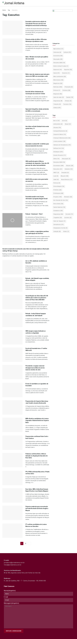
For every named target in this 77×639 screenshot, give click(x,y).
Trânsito (57, 104)
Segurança (58, 100)
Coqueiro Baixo (60, 134)
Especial (58, 69)
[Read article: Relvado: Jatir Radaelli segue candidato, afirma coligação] (12, 284)
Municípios (58, 80)
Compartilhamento (60, 131)
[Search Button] (70, 3)
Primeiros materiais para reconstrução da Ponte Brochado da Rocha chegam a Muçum (36, 508)
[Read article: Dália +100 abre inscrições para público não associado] (12, 63)
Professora (58, 193)
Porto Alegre (59, 186)
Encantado (59, 165)
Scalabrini (58, 210)
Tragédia (58, 217)
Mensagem (11, 603)
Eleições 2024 (59, 62)
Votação (57, 231)
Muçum (64, 176)
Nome (10, 590)
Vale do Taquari (59, 221)
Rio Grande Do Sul (61, 200)
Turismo (67, 104)
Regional (58, 94)
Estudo (69, 165)
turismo (67, 217)
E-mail (6, 597)
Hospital (65, 172)
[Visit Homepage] (13, 3)
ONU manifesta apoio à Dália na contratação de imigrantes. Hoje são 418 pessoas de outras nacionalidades (37, 163)
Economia (58, 55)
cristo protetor (59, 141)
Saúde (69, 97)
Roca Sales (58, 203)
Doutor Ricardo (60, 155)
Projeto (58, 196)
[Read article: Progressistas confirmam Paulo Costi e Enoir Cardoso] (12, 442)
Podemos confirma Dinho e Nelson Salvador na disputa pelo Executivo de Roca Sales (36, 456)
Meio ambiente (60, 76)
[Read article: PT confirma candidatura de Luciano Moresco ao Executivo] (12, 530)
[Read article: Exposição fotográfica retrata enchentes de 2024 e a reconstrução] (12, 115)
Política (66, 90)
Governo (66, 73)
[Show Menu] (74, 3)
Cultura (67, 52)
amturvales (58, 124)
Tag (9, 10)
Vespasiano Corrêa (60, 228)
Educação (58, 59)
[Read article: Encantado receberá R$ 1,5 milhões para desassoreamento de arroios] (12, 150)
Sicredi (69, 214)
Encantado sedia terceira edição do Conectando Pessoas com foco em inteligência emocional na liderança (36, 23)
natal (56, 179)
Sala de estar (59, 97)
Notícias (58, 87)
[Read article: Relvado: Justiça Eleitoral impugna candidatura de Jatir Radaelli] (12, 320)
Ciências (57, 52)
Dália (56, 158)
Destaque (58, 151)
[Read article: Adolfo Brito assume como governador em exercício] (12, 185)
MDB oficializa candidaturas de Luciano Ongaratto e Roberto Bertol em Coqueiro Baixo (37, 420)
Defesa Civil (59, 148)
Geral (57, 73)
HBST (56, 172)
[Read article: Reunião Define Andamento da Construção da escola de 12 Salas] (12, 98)
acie (64, 120)
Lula (56, 176)
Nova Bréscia (66, 179)
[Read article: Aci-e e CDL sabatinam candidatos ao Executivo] (12, 267)
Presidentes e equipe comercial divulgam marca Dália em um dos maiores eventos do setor (35, 368)
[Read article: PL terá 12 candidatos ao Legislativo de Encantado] (12, 390)
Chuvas (57, 127)
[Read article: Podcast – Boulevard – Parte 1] (12, 220)
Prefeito (57, 190)
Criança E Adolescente (62, 138)
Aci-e (57, 120)
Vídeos (57, 107)
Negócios (58, 83)
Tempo (68, 100)
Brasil (68, 124)
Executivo (14, 10)
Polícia (57, 90)
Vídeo (66, 231)
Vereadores (59, 224)
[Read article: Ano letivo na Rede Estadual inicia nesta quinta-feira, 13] (12, 133)
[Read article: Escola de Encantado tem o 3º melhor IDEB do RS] (12, 354)
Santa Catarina (59, 207)
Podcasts (69, 87)
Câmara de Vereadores (62, 145)
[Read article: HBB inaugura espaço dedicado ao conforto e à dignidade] (12, 337)
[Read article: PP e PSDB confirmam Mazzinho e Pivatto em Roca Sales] (12, 478)
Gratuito (69, 169)
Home (4, 10)
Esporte (68, 69)
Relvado (68, 196)
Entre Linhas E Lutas (61, 66)
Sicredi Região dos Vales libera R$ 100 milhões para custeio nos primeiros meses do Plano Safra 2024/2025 (36, 297)
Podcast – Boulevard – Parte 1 (34, 214)
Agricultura (58, 48)
